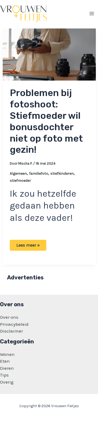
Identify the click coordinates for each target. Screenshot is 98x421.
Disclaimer (11, 331)
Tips (4, 375)
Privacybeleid (14, 324)
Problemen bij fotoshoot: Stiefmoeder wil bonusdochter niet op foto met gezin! (46, 121)
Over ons (9, 317)
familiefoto (38, 173)
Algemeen (18, 173)
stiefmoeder (20, 180)
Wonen (7, 354)
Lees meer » (30, 246)
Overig (7, 382)
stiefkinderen (62, 173)
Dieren (7, 368)
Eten (5, 361)
